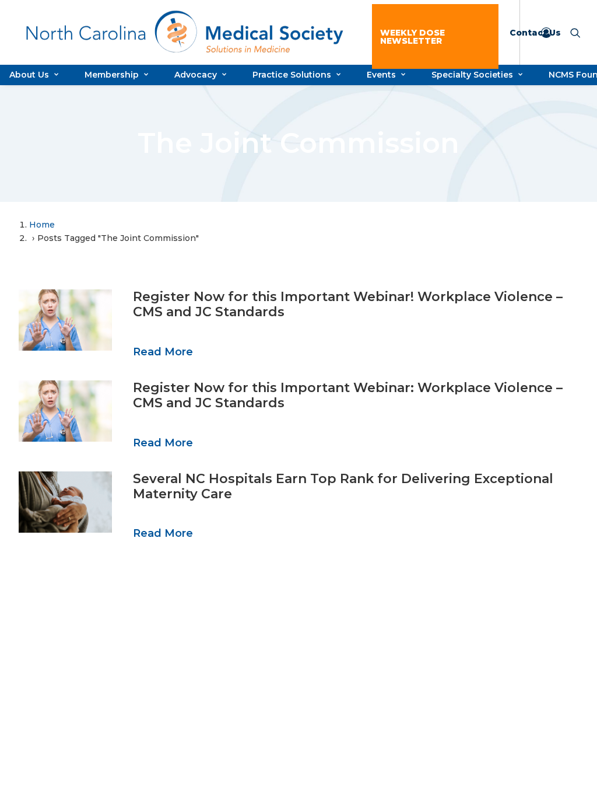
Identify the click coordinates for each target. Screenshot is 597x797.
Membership (112, 75)
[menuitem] (435, 36)
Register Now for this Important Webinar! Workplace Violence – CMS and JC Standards (348, 304)
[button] (65, 320)
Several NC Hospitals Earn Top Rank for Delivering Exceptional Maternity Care (343, 486)
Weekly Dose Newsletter (412, 36)
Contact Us (535, 32)
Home (42, 224)
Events (381, 75)
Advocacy (195, 75)
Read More (163, 351)
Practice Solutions (291, 75)
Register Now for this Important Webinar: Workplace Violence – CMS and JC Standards (348, 395)
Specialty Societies (472, 75)
